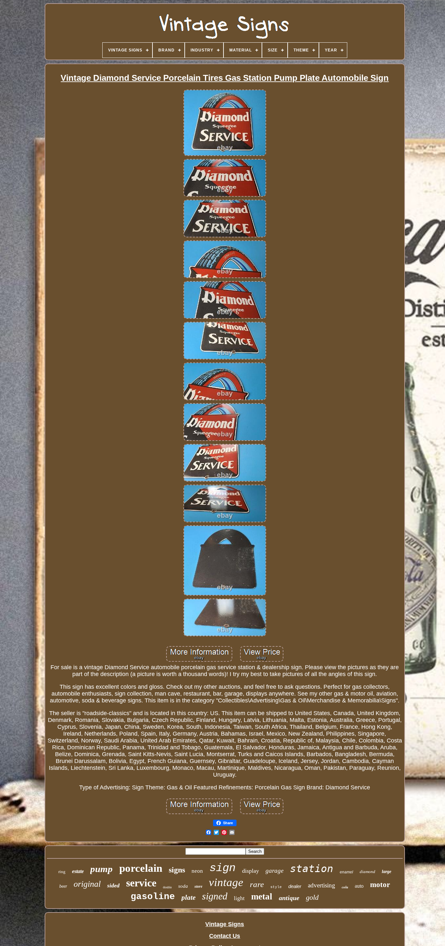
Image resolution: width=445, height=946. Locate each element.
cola (345, 887)
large (386, 871)
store (198, 886)
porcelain (140, 868)
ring (61, 871)
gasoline (153, 897)
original (87, 884)
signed (214, 896)
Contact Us (224, 936)
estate (78, 871)
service (141, 883)
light (239, 898)
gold (312, 897)
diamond (367, 871)
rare (257, 884)
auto (359, 886)
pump (101, 869)
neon (197, 871)
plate (188, 897)
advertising (321, 885)
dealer (294, 886)
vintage (226, 882)
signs (177, 870)
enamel (346, 872)
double (167, 887)
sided (113, 885)
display (250, 871)
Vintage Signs (224, 924)
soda (183, 886)
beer (63, 886)
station (311, 868)
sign (222, 868)
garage (274, 870)
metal (261, 896)
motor (380, 885)
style (276, 887)
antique (289, 897)
